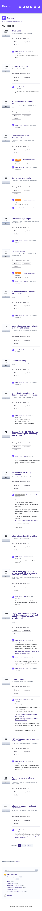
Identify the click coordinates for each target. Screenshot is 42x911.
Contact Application (20, 66)
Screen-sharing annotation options (23, 102)
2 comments (15, 363)
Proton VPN (22, 476)
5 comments (15, 538)
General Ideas (23, 68)
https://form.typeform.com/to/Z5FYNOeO (26, 520)
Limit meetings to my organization (20, 137)
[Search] (36, 870)
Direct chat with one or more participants (23, 292)
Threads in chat (18, 251)
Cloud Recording (19, 361)
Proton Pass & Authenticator (26, 577)
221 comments (15, 681)
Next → (30, 845)
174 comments (15, 33)
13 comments (15, 743)
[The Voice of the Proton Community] (21, 6)
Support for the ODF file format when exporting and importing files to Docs (25, 433)
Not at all (17, 42)
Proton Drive (23, 33)
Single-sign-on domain (21, 178)
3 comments (15, 105)
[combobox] (20, 870)
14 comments (15, 810)
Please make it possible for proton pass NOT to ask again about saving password (24, 573)
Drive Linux (16, 31)
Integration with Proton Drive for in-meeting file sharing (25, 327)
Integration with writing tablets (24, 536)
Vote (6, 35)
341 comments (15, 621)
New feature (30, 33)
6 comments (15, 438)
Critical (17, 45)
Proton (9, 895)
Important (27, 42)
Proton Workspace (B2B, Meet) (26, 105)
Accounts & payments (13, 877)
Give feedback (12, 874)
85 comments (15, 577)
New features (31, 68)
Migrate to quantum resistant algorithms (24, 807)
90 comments (15, 68)
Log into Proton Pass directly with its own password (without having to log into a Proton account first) (25, 615)
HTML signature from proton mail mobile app (25, 740)
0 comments (15, 140)
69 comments (15, 476)
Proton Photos (18, 679)
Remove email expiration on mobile (23, 779)
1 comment (14, 397)
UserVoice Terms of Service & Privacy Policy (21, 906)
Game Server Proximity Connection (21, 473)
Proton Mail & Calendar (25, 743)
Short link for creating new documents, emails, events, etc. (25, 394)
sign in (18, 861)
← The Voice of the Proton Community (12, 21)
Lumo (9, 881)
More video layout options (23, 219)
